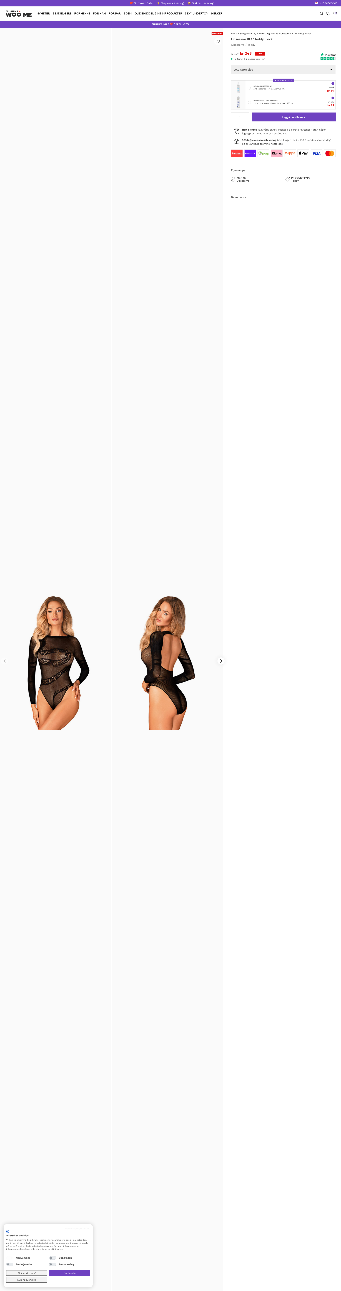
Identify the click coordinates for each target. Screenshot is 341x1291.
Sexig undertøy (248, 33)
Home (234, 33)
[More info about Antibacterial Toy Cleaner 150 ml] (333, 83)
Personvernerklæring (77, 1228)
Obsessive (238, 44)
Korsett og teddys (268, 33)
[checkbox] (9, 1258)
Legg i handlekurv (293, 117)
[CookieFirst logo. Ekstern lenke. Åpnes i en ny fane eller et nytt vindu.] (7, 1231)
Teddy (251, 44)
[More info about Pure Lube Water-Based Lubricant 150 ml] (333, 98)
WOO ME (19, 14)
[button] (221, 661)
